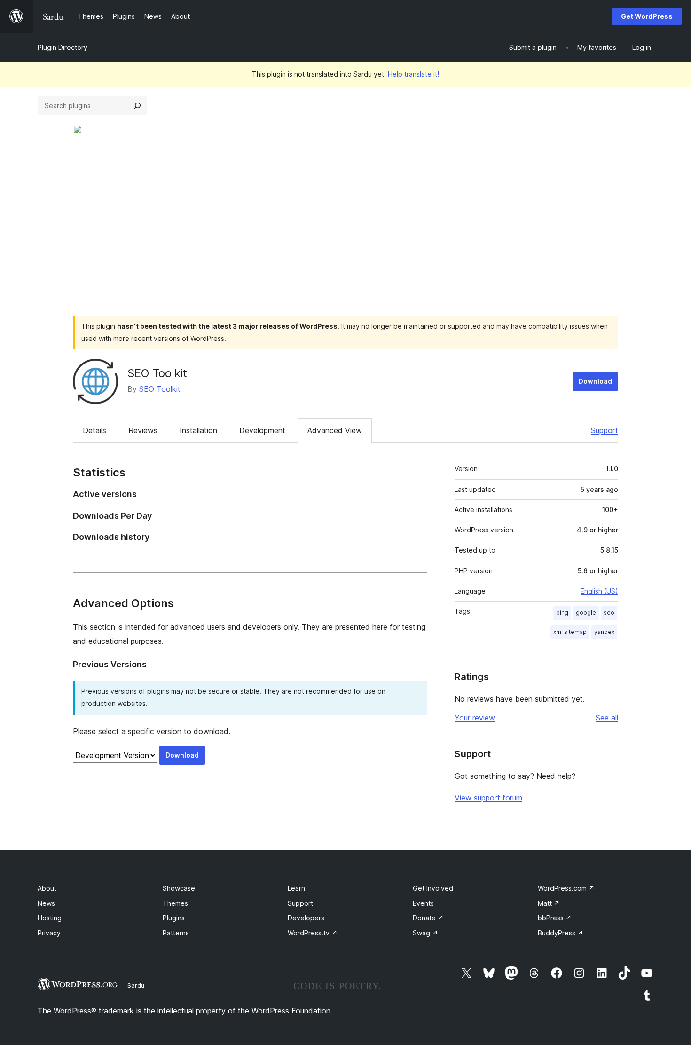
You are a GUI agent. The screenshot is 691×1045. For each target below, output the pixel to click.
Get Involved (433, 888)
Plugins (174, 918)
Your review (475, 717)
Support (604, 430)
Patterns (176, 933)
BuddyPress (560, 933)
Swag (425, 933)
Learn (296, 888)
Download (595, 381)
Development (262, 430)
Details (94, 430)
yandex (604, 631)
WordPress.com (566, 888)
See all (607, 717)
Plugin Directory (62, 47)
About (47, 888)
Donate (428, 918)
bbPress (555, 918)
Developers (306, 918)
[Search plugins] (137, 105)
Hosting (50, 918)
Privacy (49, 933)
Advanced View (334, 430)
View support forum (488, 797)
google (586, 612)
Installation (198, 430)
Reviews (142, 430)
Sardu (135, 985)
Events (423, 903)
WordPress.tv (313, 933)
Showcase (179, 888)
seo (609, 612)
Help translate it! (413, 74)
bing (562, 612)
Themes (175, 903)
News (46, 903)
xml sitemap (570, 631)
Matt (549, 903)
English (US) (599, 591)
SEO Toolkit (157, 373)
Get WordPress (647, 16)
